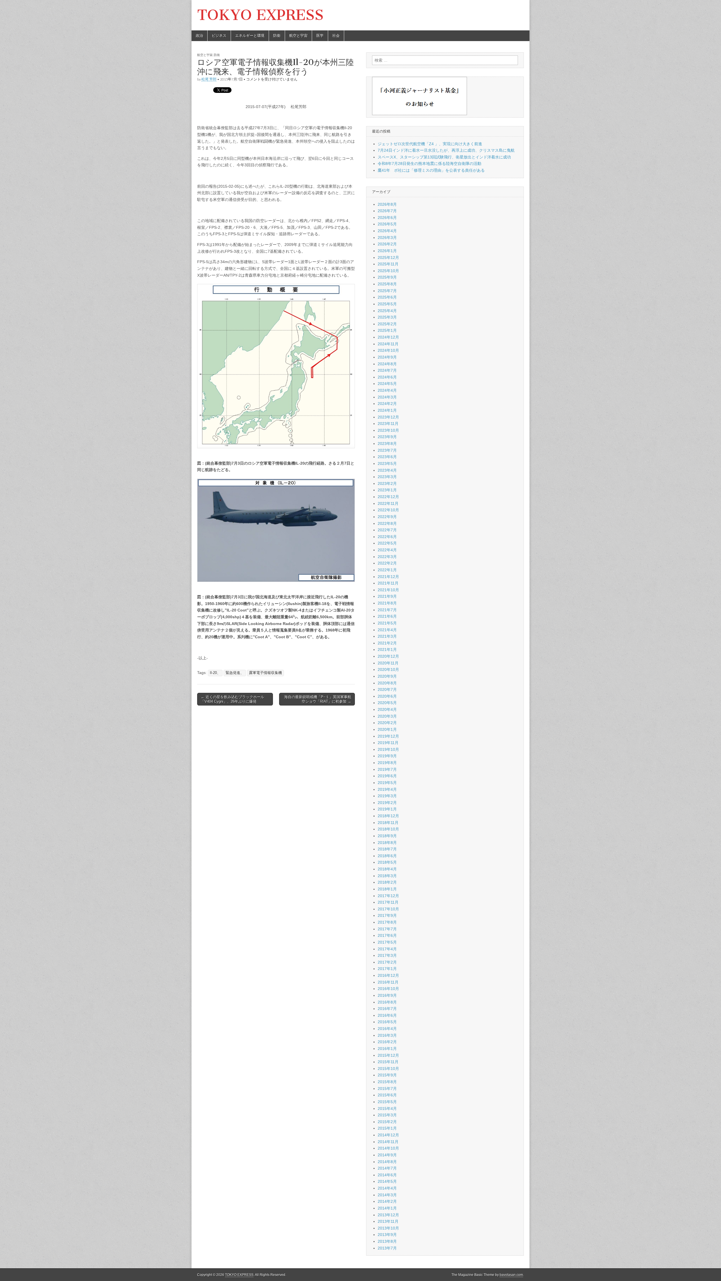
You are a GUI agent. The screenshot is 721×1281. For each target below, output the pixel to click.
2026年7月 (387, 211)
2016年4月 (387, 1028)
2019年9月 (387, 756)
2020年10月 (388, 669)
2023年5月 (387, 463)
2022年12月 (388, 496)
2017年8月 (387, 922)
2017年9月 (387, 915)
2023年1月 (387, 490)
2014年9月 (387, 1155)
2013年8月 (387, 1241)
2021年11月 (388, 583)
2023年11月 (388, 423)
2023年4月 (387, 470)
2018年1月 (387, 889)
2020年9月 (387, 676)
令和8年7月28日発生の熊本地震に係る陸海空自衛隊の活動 (429, 163)
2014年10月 (388, 1148)
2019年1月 (387, 809)
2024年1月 (387, 410)
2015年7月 (387, 1088)
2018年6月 (387, 856)
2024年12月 (388, 337)
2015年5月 (387, 1101)
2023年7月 (387, 450)
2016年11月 (388, 982)
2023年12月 (388, 417)
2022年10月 (388, 510)
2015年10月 (388, 1068)
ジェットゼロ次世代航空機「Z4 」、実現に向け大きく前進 (430, 144)
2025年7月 (387, 290)
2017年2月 (387, 962)
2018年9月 (387, 836)
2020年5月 (387, 702)
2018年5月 (387, 862)
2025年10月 (388, 270)
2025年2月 (387, 324)
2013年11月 (388, 1221)
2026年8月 (387, 204)
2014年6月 (387, 1175)
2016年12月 (388, 975)
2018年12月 (388, 816)
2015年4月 (387, 1108)
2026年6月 (387, 217)
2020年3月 (387, 716)
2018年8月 (387, 842)
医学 (320, 35)
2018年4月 (387, 869)
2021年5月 (387, 623)
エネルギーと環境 (249, 35)
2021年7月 (387, 610)
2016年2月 (387, 1042)
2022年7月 (387, 530)
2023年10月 (388, 430)
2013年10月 (388, 1228)
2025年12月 (388, 257)
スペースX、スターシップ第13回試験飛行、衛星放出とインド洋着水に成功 (444, 157)
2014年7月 (387, 1168)
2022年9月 (387, 516)
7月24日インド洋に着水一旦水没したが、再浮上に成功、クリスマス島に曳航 (446, 150)
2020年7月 (387, 689)
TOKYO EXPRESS (260, 15)
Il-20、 (215, 673)
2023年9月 (387, 437)
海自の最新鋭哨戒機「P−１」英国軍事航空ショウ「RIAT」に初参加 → (317, 699)
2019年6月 (387, 776)
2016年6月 (387, 1015)
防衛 (277, 35)
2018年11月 (388, 822)
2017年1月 (387, 968)
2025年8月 (387, 284)
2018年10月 (388, 829)
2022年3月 (387, 556)
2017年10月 (388, 909)
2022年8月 (387, 523)
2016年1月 (387, 1048)
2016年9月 (387, 995)
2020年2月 (387, 722)
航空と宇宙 (298, 35)
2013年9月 (387, 1234)
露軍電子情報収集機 (265, 673)
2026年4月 (387, 231)
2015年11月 (388, 1062)
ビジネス (219, 35)
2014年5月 (387, 1181)
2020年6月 (387, 696)
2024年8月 (387, 364)
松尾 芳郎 (209, 79)
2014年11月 (388, 1141)
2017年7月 (387, 929)
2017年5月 (387, 942)
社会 (336, 35)
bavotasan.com (511, 1275)
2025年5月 (387, 304)
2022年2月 (387, 563)
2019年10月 (388, 749)
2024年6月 (387, 377)
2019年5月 (387, 782)
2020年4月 (387, 709)
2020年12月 (388, 656)
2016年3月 (387, 1035)
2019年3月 (387, 796)
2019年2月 (387, 802)
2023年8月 (387, 443)
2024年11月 (388, 344)
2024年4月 (387, 390)
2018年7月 (387, 849)
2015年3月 (387, 1115)
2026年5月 (387, 224)
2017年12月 (388, 895)
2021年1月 (387, 649)
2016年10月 (388, 988)
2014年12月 (388, 1135)
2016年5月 (387, 1022)
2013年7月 (387, 1248)
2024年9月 (387, 357)
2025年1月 (387, 330)
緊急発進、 (235, 673)
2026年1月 (387, 250)
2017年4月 (387, 949)
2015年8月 (387, 1082)
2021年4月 (387, 630)
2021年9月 (387, 596)
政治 (199, 35)
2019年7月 (387, 769)
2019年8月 (387, 762)
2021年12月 (388, 576)
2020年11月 (388, 663)
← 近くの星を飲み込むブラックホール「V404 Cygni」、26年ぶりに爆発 (232, 699)
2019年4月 (387, 789)
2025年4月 (387, 310)
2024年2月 (387, 403)
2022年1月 (387, 570)
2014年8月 (387, 1161)
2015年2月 (387, 1121)
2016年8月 (387, 1002)
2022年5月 (387, 543)
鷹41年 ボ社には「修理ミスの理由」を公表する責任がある (431, 170)
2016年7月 (387, 1008)
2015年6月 (387, 1095)
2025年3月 (387, 317)
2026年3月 (387, 237)
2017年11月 (388, 902)
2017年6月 (387, 935)
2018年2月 (387, 882)
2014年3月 (387, 1195)
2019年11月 (388, 742)
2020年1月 (387, 729)
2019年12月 (388, 736)
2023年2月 (387, 483)
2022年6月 (387, 536)
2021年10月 (388, 590)
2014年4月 (387, 1188)
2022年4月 (387, 550)
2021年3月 (387, 636)
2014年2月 (387, 1201)
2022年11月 (388, 503)
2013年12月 (388, 1215)
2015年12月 (388, 1055)
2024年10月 (388, 350)
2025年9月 (387, 277)
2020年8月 (387, 683)
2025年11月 (388, 264)
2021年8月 (387, 603)
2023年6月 (387, 456)
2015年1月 (387, 1128)
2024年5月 (387, 383)
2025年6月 (387, 297)
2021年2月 (387, 643)
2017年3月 (387, 955)
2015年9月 (387, 1075)
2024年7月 (387, 370)
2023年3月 (387, 476)
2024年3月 (387, 397)
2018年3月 (387, 876)
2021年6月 (387, 616)
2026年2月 (387, 244)
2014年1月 (387, 1208)
